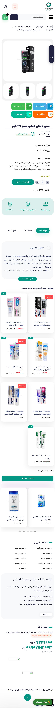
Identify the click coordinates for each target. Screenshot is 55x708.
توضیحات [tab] (43, 230)
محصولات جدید (19, 563)
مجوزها (21, 568)
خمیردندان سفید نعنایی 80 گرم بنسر (41, 457)
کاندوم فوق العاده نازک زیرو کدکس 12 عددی (42, 518)
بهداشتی (39, 26)
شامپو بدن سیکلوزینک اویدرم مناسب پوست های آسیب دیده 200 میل (15, 520)
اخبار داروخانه (19, 553)
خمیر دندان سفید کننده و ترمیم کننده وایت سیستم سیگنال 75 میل (41, 414)
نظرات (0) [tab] (12, 230)
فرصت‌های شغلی (44, 563)
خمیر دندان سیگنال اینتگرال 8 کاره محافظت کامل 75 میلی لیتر (14, 414)
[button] (35, 531)
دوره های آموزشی (43, 548)
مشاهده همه (28, 478)
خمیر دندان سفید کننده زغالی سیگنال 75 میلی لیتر (42, 324)
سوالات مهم (19, 548)
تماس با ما (46, 568)
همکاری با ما (45, 558)
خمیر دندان (48, 30)
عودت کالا (46, 553)
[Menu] (49, 17)
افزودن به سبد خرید (22, 182)
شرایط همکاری (19, 558)
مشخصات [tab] (28, 230)
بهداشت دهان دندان (23, 26)
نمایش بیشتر (29, 279)
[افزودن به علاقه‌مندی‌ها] (51, 57)
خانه (49, 26)
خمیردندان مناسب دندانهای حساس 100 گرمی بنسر (14, 324)
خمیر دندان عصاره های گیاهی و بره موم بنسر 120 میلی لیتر (42, 370)
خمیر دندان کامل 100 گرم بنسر (15, 368)
